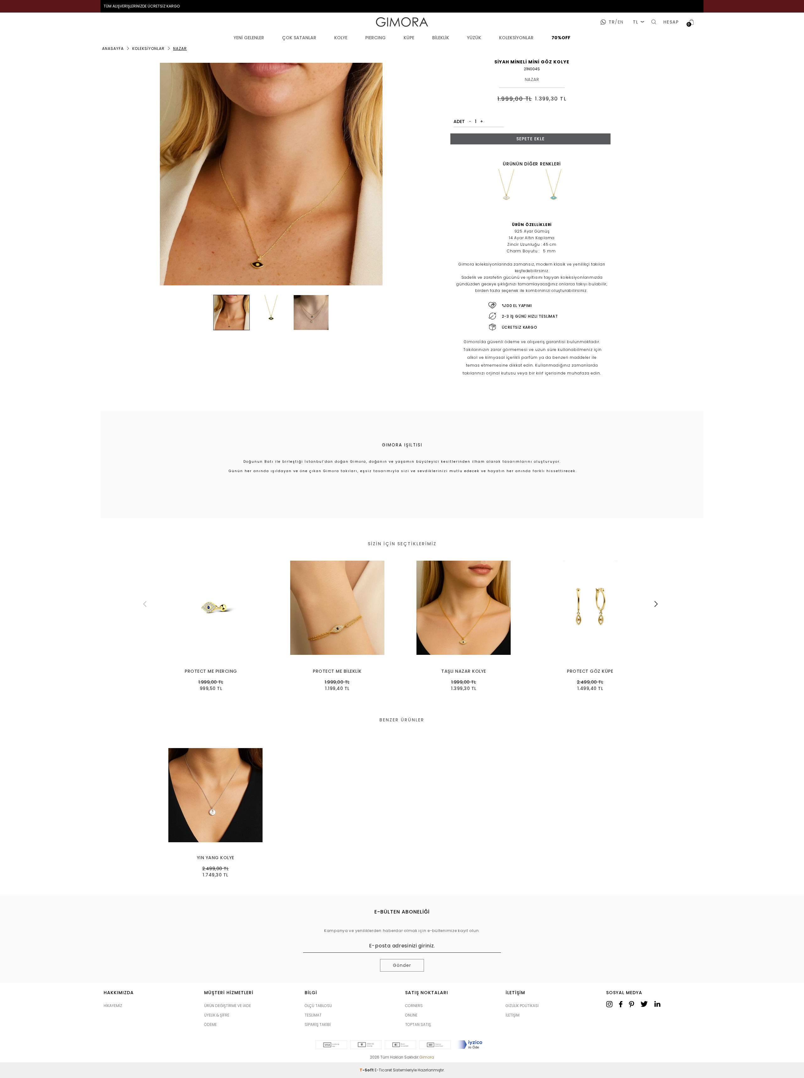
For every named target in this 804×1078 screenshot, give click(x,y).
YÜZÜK (474, 38)
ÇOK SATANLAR (299, 38)
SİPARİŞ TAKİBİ (318, 1024)
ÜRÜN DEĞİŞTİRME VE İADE (227, 1005)
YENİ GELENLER (249, 38)
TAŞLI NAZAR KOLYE (337, 671)
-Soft (367, 1070)
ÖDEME (210, 1024)
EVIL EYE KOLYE (590, 671)
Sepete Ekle (530, 139)
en (619, 22)
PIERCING (375, 38)
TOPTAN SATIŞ (418, 1024)
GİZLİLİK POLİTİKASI (522, 1005)
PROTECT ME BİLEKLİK (211, 671)
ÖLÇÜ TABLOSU (318, 1005)
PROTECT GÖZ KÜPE (464, 671)
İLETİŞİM (512, 1015)
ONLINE (411, 1015)
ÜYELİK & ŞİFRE (216, 1015)
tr (612, 22)
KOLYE (340, 38)
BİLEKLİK (440, 38)
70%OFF (560, 38)
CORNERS (414, 1005)
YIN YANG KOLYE (215, 857)
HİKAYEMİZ (113, 1005)
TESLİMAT (313, 1015)
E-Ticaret (383, 1070)
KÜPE (409, 38)
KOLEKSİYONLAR (516, 38)
